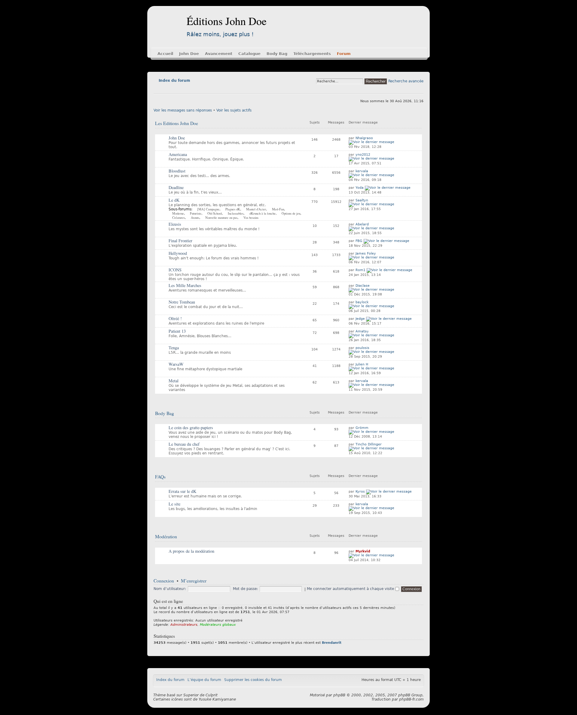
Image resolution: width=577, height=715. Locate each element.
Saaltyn (362, 200)
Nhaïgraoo (364, 138)
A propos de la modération (191, 551)
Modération (166, 536)
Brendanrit (331, 643)
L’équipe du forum (204, 680)
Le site (174, 504)
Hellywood (178, 253)
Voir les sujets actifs (234, 110)
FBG (359, 241)
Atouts (195, 217)
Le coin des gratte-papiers (191, 427)
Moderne (178, 213)
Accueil (165, 53)
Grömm (362, 428)
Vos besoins (250, 217)
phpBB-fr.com (411, 699)
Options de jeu (291, 213)
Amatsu (362, 331)
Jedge (360, 319)
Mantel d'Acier (256, 209)
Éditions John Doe (227, 21)
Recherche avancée (405, 81)
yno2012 (363, 155)
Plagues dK (232, 209)
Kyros (360, 491)
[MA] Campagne (208, 209)
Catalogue (249, 53)
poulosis (362, 348)
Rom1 (360, 270)
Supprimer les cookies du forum (253, 680)
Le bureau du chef (184, 444)
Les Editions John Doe (176, 123)
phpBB (339, 695)
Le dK (174, 200)
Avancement (218, 53)
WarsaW (176, 364)
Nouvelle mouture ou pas (221, 217)
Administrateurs (183, 625)
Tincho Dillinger (369, 444)
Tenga (174, 347)
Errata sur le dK (182, 491)
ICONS (175, 270)
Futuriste (195, 213)
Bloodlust (177, 171)
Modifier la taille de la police (158, 89)
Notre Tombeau (182, 302)
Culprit (212, 695)
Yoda (360, 188)
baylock (362, 302)
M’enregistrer (193, 581)
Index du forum (174, 80)
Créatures (178, 217)
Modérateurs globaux (218, 625)
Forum (344, 53)
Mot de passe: (245, 589)
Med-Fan (278, 209)
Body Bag (277, 53)
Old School (214, 213)
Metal (174, 380)
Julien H (362, 364)
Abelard (362, 224)
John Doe (189, 53)
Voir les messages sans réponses (183, 110)
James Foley (366, 253)
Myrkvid (363, 551)
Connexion (164, 581)
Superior (191, 695)
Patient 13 (177, 331)
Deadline (176, 187)
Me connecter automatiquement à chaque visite (351, 589)
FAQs (160, 477)
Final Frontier (180, 240)
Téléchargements (312, 53)
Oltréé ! (175, 318)
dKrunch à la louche (262, 213)
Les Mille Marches (185, 285)
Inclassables (235, 213)
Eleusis (175, 224)
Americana (178, 154)
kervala (362, 171)
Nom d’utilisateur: (170, 589)
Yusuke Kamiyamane (217, 699)
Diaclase (363, 286)
